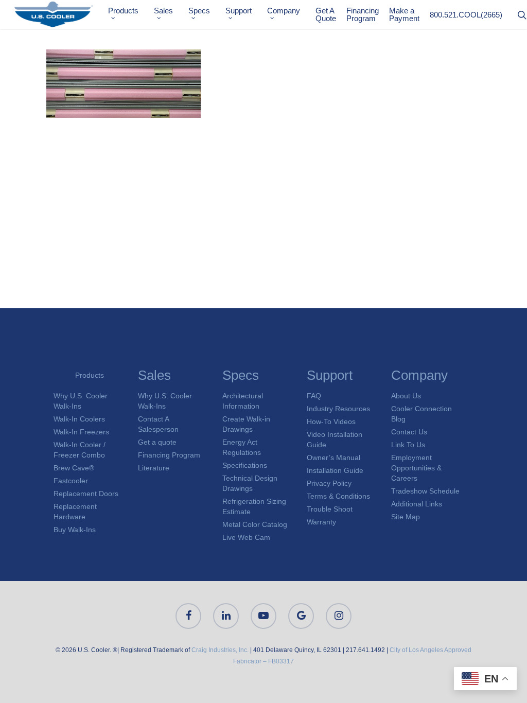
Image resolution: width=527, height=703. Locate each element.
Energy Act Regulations (241, 447)
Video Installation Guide (334, 439)
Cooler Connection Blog (421, 414)
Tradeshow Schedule (425, 491)
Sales (163, 11)
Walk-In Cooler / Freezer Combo (80, 450)
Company (283, 11)
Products (123, 11)
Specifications (244, 465)
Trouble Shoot (330, 509)
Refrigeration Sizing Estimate (254, 506)
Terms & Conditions (338, 496)
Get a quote (157, 442)
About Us (406, 396)
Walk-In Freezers (81, 432)
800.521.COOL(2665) (466, 15)
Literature (153, 468)
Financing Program (362, 14)
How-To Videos (331, 421)
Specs (199, 11)
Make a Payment (404, 14)
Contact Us (409, 432)
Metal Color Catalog (254, 524)
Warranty (321, 522)
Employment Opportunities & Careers (416, 467)
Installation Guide (335, 470)
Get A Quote (325, 14)
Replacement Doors (86, 493)
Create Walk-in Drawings (246, 424)
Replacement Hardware (75, 511)
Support (238, 11)
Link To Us (408, 445)
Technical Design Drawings (249, 483)
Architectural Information (242, 401)
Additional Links (416, 504)
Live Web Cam (246, 537)
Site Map (405, 517)
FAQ (314, 396)
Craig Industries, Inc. (220, 650)
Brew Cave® (74, 468)
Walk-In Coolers (79, 419)
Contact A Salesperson (158, 424)
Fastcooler (71, 481)
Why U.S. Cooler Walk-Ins (81, 401)
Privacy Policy (329, 483)
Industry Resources (338, 409)
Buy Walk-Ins (75, 529)
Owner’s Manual (333, 457)
